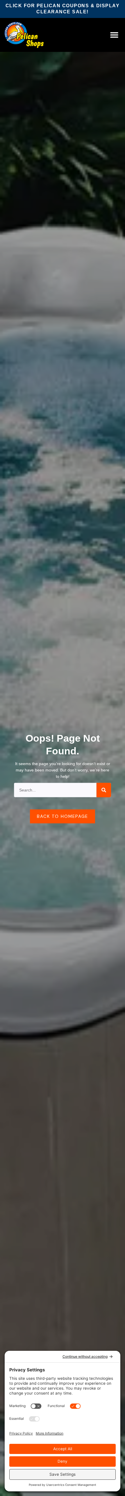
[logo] (31, 34)
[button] (114, 34)
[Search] (104, 790)
